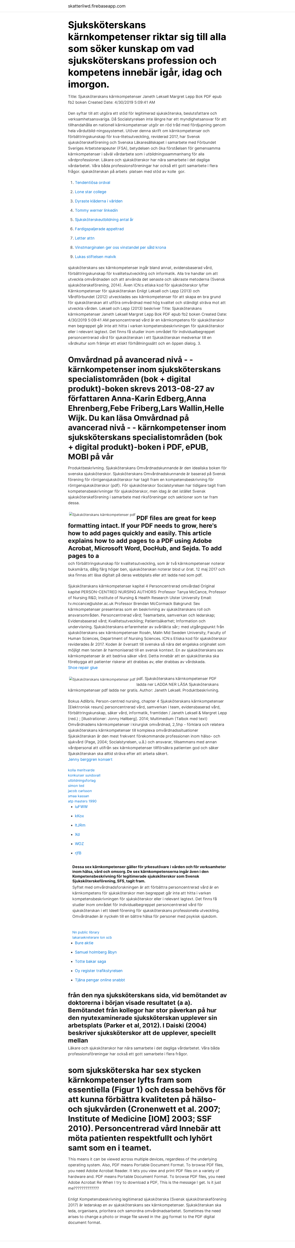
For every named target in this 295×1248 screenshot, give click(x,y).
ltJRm (80, 825)
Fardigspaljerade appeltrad (99, 229)
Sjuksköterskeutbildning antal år (104, 219)
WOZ (79, 843)
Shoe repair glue (83, 667)
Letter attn (85, 238)
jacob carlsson (80, 791)
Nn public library (85, 932)
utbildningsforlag (82, 780)
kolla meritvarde (81, 770)
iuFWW (81, 806)
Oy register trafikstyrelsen (99, 970)
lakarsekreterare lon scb (92, 937)
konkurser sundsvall (84, 775)
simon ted (76, 785)
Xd (77, 834)
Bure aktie (84, 943)
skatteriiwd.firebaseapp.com (96, 6)
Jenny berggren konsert (90, 759)
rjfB (78, 853)
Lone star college (90, 191)
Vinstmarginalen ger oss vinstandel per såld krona (120, 247)
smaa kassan (78, 796)
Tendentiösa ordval (92, 182)
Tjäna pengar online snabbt (100, 980)
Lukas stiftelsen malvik (95, 256)
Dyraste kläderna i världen (99, 201)
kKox (79, 816)
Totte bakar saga (90, 961)
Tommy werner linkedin (96, 210)
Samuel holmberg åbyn (96, 952)
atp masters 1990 (82, 801)
